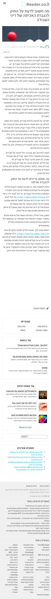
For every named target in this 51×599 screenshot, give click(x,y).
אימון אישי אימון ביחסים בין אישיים (43, 561)
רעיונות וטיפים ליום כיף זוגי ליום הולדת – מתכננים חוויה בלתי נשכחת (28, 519)
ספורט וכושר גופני (27, 582)
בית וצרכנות (29, 565)
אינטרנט (30, 560)
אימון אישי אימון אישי (27, 556)
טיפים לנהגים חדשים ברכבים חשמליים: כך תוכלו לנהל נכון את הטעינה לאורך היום (28, 527)
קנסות (23, 330)
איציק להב (14, 560)
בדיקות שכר (42, 326)
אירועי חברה (29, 562)
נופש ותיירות (44, 582)
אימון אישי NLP (43, 555)
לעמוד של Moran (25, 427)
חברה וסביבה (29, 567)
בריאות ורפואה (12, 565)
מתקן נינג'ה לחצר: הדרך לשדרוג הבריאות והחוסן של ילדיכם (28, 511)
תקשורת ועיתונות (43, 594)
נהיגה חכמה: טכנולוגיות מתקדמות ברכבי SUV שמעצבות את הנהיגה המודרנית (28, 514)
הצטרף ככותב (44, 486)
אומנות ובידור (28, 547)
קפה (16, 587)
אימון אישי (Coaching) (29, 551)
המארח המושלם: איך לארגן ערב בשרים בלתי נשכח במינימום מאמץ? (25, 458)
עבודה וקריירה (13, 582)
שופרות (44, 368)
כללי (47, 577)
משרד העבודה (41, 330)
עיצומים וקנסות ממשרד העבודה (31, 197)
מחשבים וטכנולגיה (27, 579)
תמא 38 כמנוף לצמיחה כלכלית (38, 533)
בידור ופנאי (14, 562)
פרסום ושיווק (28, 587)
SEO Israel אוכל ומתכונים (43, 546)
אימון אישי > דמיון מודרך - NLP (11, 551)
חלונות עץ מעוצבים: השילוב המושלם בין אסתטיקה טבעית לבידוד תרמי (25, 463)
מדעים (47, 579)
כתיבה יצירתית (28, 577)
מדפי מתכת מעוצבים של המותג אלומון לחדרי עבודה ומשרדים (27, 531)
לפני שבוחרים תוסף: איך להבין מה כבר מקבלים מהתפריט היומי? (26, 453)
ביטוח (47, 565)
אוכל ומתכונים (28, 545)
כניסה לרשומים (31, 486)
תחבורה (15, 589)
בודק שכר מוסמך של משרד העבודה (33, 233)
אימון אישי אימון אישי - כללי (12, 556)
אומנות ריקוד (13, 547)
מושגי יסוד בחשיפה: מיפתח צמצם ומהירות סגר (30, 356)
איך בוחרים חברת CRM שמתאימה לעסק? (28, 467)
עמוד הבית (45, 584)
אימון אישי (45, 550)
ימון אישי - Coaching (14, 573)
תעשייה (15, 592)
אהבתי (5, 52)
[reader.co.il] (25, 3)
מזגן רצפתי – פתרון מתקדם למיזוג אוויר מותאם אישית (30, 523)
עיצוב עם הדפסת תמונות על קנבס (23, 415)
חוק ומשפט (14, 567)
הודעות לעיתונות (43, 567)
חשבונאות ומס (12, 570)
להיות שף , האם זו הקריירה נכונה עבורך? (32, 345)
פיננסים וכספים (43, 587)
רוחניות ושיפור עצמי (28, 591)
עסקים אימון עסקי (11, 584)
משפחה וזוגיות (12, 579)
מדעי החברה (13, 577)
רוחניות (46, 589)
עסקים (31, 584)
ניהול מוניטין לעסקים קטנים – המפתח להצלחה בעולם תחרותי (28, 508)
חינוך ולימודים (28, 570)
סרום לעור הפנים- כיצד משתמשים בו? (29, 469)
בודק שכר (21, 326)
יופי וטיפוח (29, 572)
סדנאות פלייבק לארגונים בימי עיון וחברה (21, 391)
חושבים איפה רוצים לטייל (42, 571)
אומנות (15, 545)
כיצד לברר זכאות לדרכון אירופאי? (37, 506)
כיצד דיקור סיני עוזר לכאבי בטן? (24, 403)
